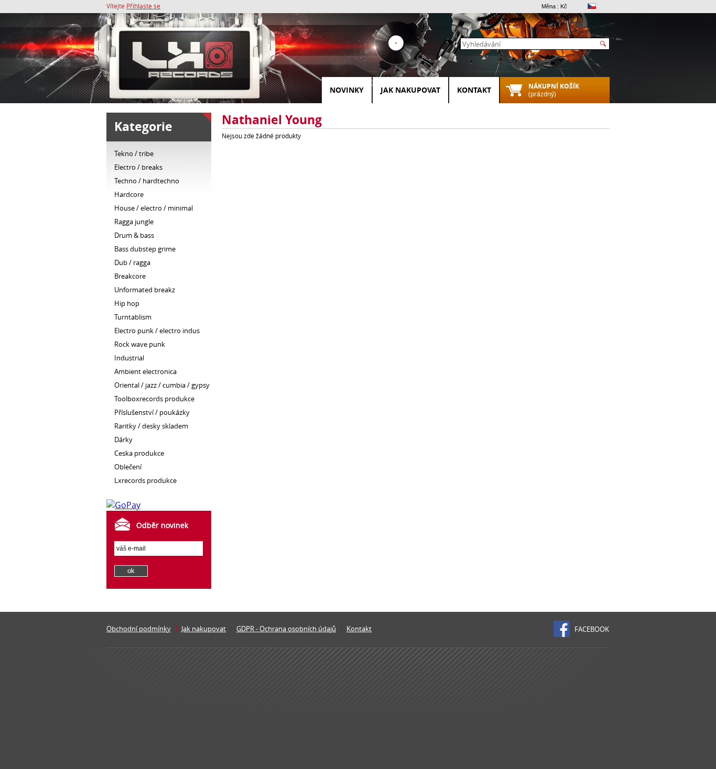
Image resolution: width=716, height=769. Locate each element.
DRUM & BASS (134, 235)
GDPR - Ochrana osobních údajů (286, 628)
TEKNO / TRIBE (134, 153)
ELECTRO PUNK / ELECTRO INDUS (157, 330)
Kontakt (474, 90)
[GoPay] (123, 505)
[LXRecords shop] (185, 63)
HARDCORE (129, 194)
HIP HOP (126, 303)
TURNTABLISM (132, 317)
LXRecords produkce (145, 480)
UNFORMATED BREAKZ (144, 289)
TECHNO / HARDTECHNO (146, 180)
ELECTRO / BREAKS (138, 167)
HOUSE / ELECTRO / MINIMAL (153, 208)
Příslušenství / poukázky (152, 412)
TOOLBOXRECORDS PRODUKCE (154, 398)
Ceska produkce (139, 453)
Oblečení (128, 466)
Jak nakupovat (410, 90)
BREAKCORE (130, 276)
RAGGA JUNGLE (134, 221)
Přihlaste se (143, 6)
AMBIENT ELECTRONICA (145, 371)
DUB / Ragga (132, 262)
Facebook (591, 629)
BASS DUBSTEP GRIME (145, 249)
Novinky (347, 90)
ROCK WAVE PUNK (139, 344)
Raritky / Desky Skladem (151, 426)
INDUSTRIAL (129, 357)
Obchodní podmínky (138, 628)
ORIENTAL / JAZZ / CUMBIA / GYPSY (162, 385)
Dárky (123, 439)
